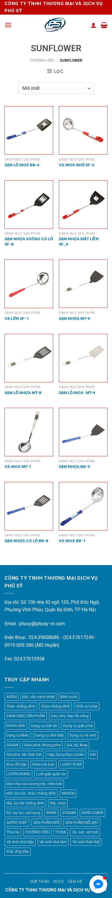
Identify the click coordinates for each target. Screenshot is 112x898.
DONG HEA (15, 725)
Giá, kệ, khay (77, 745)
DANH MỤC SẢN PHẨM (25, 716)
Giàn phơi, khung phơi (42, 745)
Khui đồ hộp (16, 764)
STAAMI (69, 812)
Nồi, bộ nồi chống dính (25, 803)
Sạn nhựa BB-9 (74, 466)
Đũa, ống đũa (17, 851)
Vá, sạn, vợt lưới (85, 832)
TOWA (60, 832)
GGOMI (12, 745)
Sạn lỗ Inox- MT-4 (77, 392)
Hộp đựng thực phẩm (65, 754)
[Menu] (8, 25)
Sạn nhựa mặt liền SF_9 (79, 241)
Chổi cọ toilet (87, 706)
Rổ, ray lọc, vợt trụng (23, 812)
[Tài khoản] (93, 25)
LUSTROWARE (18, 774)
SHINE (51, 812)
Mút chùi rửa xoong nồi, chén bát (34, 783)
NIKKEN (68, 793)
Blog (58, 882)
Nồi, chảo (58, 803)
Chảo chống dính (20, 706)
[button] (98, 884)
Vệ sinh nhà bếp (20, 842)
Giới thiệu (40, 882)
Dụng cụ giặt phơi (78, 725)
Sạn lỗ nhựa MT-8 (22, 392)
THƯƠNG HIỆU (42, 60)
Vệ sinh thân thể (85, 842)
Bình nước (68, 696)
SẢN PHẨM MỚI (46, 822)
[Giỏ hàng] (104, 25)
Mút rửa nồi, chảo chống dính (31, 793)
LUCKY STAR (71, 764)
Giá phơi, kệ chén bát (24, 754)
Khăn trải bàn (43, 764)
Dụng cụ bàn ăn (44, 725)
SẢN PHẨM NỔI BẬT (82, 822)
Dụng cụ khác (17, 735)
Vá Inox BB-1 (72, 540)
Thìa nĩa (12, 832)
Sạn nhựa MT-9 (74, 318)
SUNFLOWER (92, 812)
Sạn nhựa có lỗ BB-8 (26, 540)
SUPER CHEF (16, 822)
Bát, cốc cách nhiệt (38, 696)
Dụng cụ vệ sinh (83, 735)
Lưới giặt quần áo (51, 774)
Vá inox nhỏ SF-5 (76, 164)
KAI (93, 754)
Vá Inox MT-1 (17, 466)
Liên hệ (75, 882)
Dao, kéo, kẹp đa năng (70, 716)
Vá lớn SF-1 (16, 318)
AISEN (11, 696)
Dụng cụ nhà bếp (49, 735)
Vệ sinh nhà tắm (53, 842)
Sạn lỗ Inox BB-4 (21, 164)
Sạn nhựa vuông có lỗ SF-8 (28, 241)
